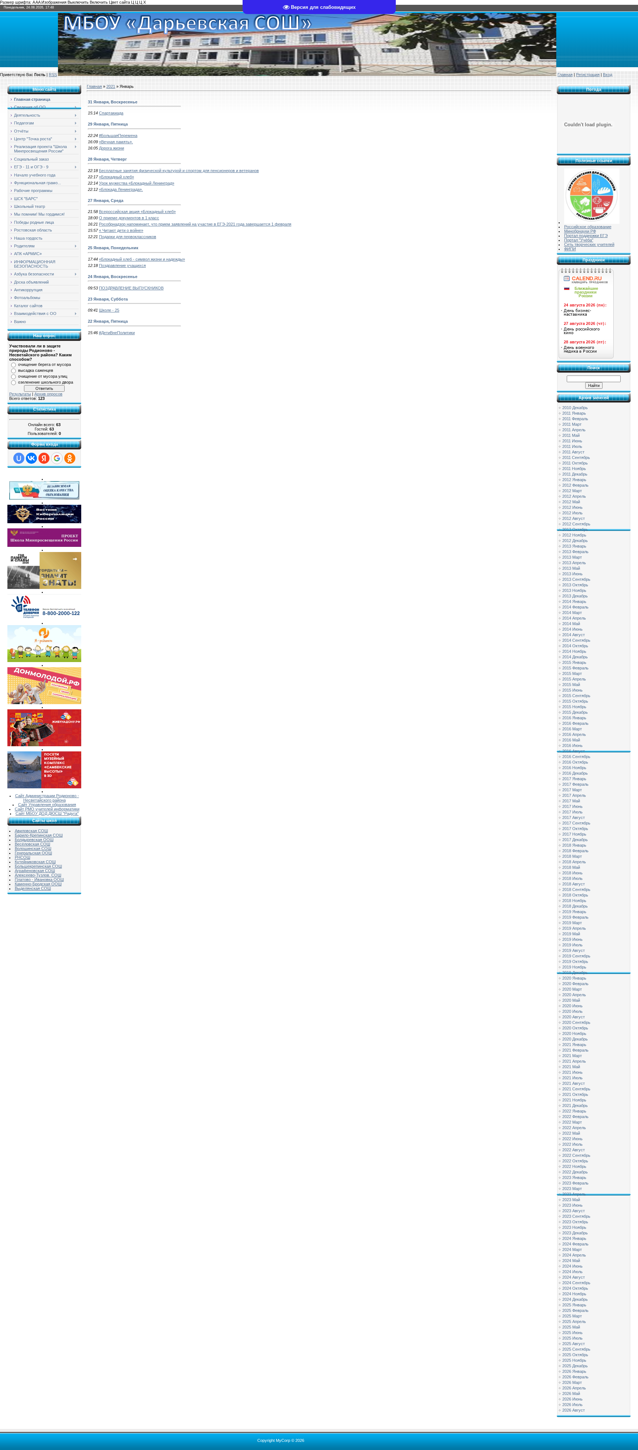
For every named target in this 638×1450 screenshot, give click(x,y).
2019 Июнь (572, 939)
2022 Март (572, 1122)
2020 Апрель (574, 995)
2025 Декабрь (575, 1366)
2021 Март (572, 1055)
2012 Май (571, 502)
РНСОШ (22, 857)
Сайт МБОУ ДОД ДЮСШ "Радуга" (47, 813)
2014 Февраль (575, 607)
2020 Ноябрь (574, 1033)
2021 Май (571, 1067)
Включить (99, 2)
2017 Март (572, 790)
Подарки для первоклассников (127, 236)
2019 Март (572, 923)
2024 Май (571, 1260)
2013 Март (572, 557)
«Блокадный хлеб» (116, 177)
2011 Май (571, 435)
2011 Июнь (572, 441)
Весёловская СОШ (32, 844)
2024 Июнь (572, 1266)
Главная (565, 74)
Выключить (78, 2)
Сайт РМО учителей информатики (47, 809)
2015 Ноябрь (574, 707)
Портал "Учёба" (578, 240)
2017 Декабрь (575, 839)
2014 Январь (574, 601)
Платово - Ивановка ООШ (39, 879)
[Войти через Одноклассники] (69, 458)
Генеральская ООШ (33, 853)
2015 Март (572, 673)
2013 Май (571, 568)
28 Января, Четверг (107, 159)
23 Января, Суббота (108, 299)
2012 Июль (572, 513)
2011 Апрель (574, 430)
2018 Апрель (574, 862)
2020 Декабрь (575, 1039)
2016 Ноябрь (574, 767)
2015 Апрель (574, 679)
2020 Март (572, 989)
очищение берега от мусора (44, 364)
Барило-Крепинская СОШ (39, 835)
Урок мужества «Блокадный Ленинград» (136, 183)
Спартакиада (111, 113)
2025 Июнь (572, 1332)
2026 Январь (574, 1371)
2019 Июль (572, 945)
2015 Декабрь (575, 712)
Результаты (20, 394)
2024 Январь (574, 1238)
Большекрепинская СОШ (38, 866)
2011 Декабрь (574, 474)
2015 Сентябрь (576, 695)
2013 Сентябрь (576, 579)
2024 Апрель (574, 1255)
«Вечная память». (116, 142)
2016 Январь (574, 718)
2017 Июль (572, 812)
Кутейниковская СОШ (35, 862)
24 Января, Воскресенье (112, 276)
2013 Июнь (572, 574)
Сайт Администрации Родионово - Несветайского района (47, 797)
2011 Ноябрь (574, 468)
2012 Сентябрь (576, 524)
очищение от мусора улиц (42, 376)
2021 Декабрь (575, 1105)
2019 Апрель (574, 928)
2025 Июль (572, 1338)
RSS (53, 74)
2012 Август (573, 518)
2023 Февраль (575, 1183)
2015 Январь (574, 662)
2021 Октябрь (575, 1094)
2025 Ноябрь (574, 1360)
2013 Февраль (575, 551)
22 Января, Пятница (108, 321)
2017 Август (573, 817)
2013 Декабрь (575, 596)
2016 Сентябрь (576, 756)
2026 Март (572, 1382)
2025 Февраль (575, 1310)
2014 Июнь (572, 629)
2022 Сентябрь (576, 1155)
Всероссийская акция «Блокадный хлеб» (137, 211)
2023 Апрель (574, 1194)
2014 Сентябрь (576, 640)
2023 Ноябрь (574, 1227)
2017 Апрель (574, 795)
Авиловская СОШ (31, 831)
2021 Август (573, 1083)
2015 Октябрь (575, 701)
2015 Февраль (575, 668)
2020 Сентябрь (576, 1022)
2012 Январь (574, 479)
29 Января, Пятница (108, 124)
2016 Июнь (572, 745)
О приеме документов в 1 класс (129, 218)
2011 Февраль (575, 419)
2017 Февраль (575, 784)
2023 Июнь (572, 1205)
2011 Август (573, 452)
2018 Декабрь (575, 906)
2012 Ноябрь (574, 535)
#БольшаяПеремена (118, 135)
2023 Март (572, 1188)
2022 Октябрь (575, 1161)
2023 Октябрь (575, 1222)
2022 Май (571, 1133)
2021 (110, 86)
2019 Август (573, 950)
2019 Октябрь (575, 961)
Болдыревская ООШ (34, 839)
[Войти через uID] (18, 458)
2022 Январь (574, 1111)
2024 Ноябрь (574, 1294)
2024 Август (573, 1277)
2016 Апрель (574, 734)
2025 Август (573, 1343)
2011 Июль (572, 446)
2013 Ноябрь (574, 590)
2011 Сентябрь (576, 457)
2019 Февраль (575, 917)
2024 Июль (572, 1271)
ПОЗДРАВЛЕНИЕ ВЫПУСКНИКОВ (131, 288)
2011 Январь (574, 413)
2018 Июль (572, 878)
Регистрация (588, 74)
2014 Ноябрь (574, 651)
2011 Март (572, 424)
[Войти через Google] (57, 458)
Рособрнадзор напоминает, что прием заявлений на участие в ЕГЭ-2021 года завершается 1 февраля (195, 224)
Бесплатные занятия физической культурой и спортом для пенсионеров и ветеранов (179, 170)
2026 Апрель (574, 1388)
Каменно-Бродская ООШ (38, 884)
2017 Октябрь (575, 828)
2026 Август (573, 1410)
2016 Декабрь (575, 773)
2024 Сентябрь (576, 1283)
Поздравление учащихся (122, 265)
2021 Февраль (575, 1050)
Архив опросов (48, 394)
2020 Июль (572, 1011)
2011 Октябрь (575, 463)
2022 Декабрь (575, 1172)
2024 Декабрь (575, 1299)
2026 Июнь (572, 1399)
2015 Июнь (572, 690)
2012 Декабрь (575, 540)
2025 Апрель (574, 1321)
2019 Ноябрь (574, 967)
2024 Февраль (575, 1244)
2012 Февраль (575, 485)
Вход (607, 74)
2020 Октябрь (575, 1028)
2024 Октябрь (575, 1288)
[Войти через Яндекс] (43, 458)
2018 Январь (574, 845)
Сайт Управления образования (47, 804)
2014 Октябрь (575, 646)
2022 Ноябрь (574, 1166)
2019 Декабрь (575, 972)
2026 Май (571, 1393)
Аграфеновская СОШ (35, 870)
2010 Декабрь (575, 407)
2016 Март (572, 729)
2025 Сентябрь (576, 1349)
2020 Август (573, 1017)
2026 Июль (572, 1404)
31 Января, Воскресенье (112, 102)
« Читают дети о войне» (121, 230)
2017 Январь (574, 779)
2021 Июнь (572, 1072)
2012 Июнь (572, 507)
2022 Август (573, 1150)
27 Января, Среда (105, 200)
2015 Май (571, 684)
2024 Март (572, 1249)
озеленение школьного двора (45, 382)
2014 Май (571, 623)
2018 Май (571, 867)
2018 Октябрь (575, 895)
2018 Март (572, 856)
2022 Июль (572, 1144)
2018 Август (573, 884)
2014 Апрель (574, 618)
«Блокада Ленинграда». (121, 189)
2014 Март (572, 612)
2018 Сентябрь (576, 889)
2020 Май (571, 1000)
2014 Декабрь (575, 657)
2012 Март (572, 491)
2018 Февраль (575, 851)
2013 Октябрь (575, 585)
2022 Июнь (572, 1139)
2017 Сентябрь (576, 823)
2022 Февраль (575, 1116)
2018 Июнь (572, 873)
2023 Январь (574, 1177)
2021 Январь (574, 1044)
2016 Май (571, 740)
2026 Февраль (575, 1377)
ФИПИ (570, 249)
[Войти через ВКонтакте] (31, 458)
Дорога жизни (111, 148)
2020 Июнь (572, 1006)
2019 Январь (574, 911)
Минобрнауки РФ (580, 231)
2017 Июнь (572, 806)
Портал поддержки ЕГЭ (586, 235)
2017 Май (571, 801)
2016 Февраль (575, 723)
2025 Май (571, 1327)
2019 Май (571, 934)
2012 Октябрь (575, 529)
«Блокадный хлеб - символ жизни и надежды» (142, 259)
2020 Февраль (575, 983)
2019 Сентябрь (576, 956)
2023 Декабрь (575, 1233)
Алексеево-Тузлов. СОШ (38, 875)
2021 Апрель (574, 1061)
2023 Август (573, 1211)
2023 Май (571, 1199)
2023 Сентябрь (576, 1216)
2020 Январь (574, 978)
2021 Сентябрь (576, 1089)
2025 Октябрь (575, 1355)
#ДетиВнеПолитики (117, 332)
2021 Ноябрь (574, 1100)
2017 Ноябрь (574, 834)
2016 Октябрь (575, 762)
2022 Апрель (574, 1127)
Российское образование (587, 226)
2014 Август (573, 635)
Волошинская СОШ (33, 848)
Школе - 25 (109, 310)
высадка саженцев (35, 370)
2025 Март (572, 1316)
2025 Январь (574, 1305)
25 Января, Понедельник (113, 248)
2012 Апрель (574, 496)
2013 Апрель (574, 563)
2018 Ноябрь (574, 900)
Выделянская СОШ (33, 888)
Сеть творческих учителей (589, 244)
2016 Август (573, 751)
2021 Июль (572, 1078)
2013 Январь (574, 546)
